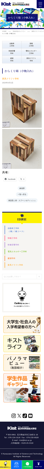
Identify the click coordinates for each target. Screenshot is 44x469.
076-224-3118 (14, 437)
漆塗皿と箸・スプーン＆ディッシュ (22, 200)
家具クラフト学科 (15, 265)
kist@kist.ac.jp (25, 440)
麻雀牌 (22, 188)
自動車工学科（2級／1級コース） (16, 229)
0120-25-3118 (27, 443)
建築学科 (11, 258)
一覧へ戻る (22, 194)
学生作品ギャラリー (19, 31)
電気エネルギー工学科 (17, 251)
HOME (4, 31)
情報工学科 (12, 238)
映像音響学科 (13, 245)
